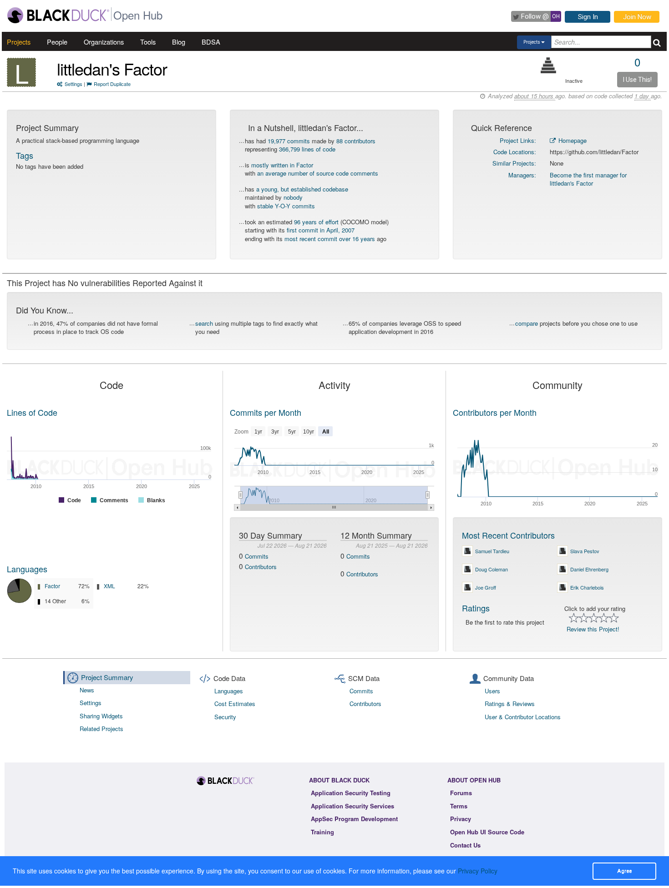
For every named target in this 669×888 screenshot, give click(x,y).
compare (526, 323)
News (87, 690)
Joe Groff (485, 587)
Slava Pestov (584, 551)
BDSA (211, 41)
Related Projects (101, 728)
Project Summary (107, 677)
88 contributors (355, 140)
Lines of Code (32, 412)
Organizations (104, 41)
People (57, 41)
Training (322, 831)
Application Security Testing (350, 792)
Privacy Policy (477, 870)
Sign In (588, 17)
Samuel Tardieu (492, 551)
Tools (148, 41)
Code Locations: (514, 151)
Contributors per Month (495, 412)
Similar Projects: (514, 163)
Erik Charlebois (587, 587)
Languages (27, 569)
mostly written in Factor (282, 165)
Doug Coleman (491, 569)
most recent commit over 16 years (329, 238)
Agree (624, 871)
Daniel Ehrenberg (589, 569)
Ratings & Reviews (510, 703)
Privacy (460, 818)
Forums (461, 792)
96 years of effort (316, 221)
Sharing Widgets (101, 715)
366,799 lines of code (307, 149)
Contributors (261, 566)
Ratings (476, 608)
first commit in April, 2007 (321, 230)
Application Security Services (352, 806)
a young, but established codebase (302, 189)
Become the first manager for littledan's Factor (588, 179)
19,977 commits (289, 140)
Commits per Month (265, 412)
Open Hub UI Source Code (487, 831)
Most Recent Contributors (508, 535)
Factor (52, 586)
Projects (18, 41)
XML (109, 586)
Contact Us (465, 845)
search (204, 323)
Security (225, 716)
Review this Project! (593, 629)
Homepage (572, 140)
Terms (458, 806)
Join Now (637, 17)
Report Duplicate (112, 83)
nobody (293, 197)
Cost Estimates (234, 703)
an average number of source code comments (317, 173)
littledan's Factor (112, 68)
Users (492, 690)
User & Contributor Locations (523, 716)
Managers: (522, 175)
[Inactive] (549, 65)
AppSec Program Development (354, 818)
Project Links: (518, 140)
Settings (73, 83)
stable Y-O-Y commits (286, 206)
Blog (178, 41)
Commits (257, 556)
